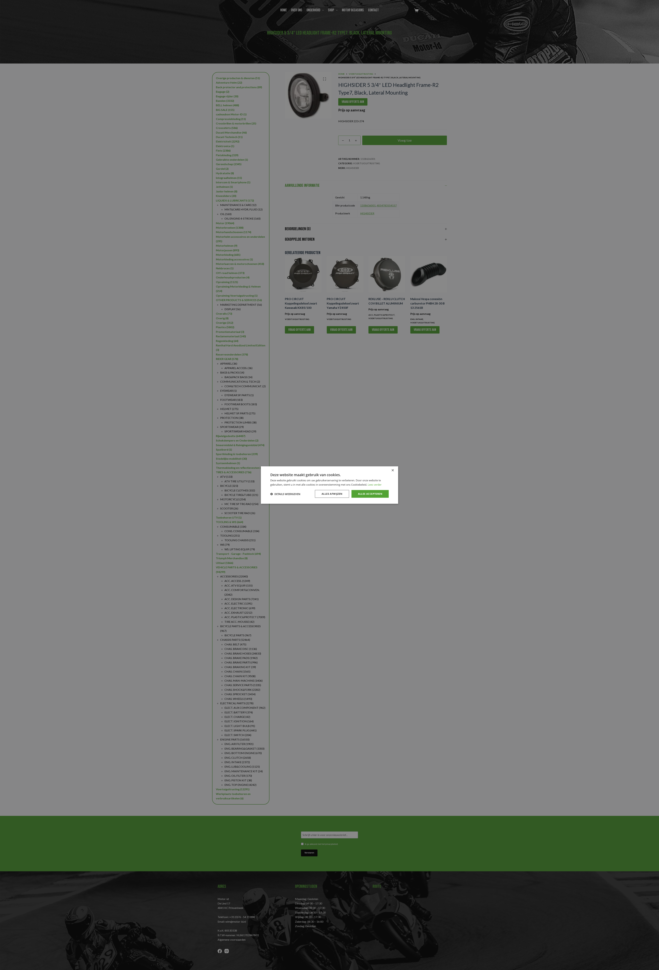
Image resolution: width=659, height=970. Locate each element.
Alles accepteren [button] (370, 493)
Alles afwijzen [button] (332, 493)
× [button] (392, 470)
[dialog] (329, 485)
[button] (285, 493)
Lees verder (374, 484)
